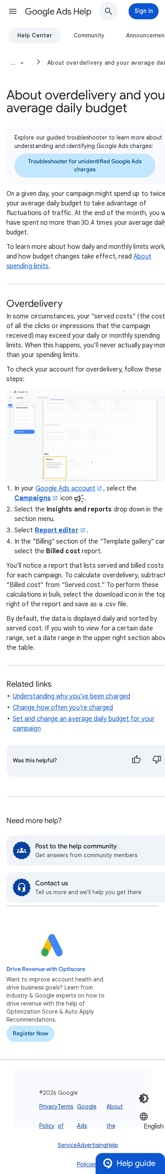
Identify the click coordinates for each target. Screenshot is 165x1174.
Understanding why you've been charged (71, 696)
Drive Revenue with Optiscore (45, 969)
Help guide (136, 1163)
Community (89, 35)
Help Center (34, 35)
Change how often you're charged (63, 708)
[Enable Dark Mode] (143, 1098)
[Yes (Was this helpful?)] (136, 760)
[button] (12, 11)
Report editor (56, 530)
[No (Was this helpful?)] (157, 760)
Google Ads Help (58, 11)
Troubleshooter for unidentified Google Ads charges (85, 165)
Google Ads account (65, 488)
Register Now (30, 1033)
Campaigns (32, 498)
